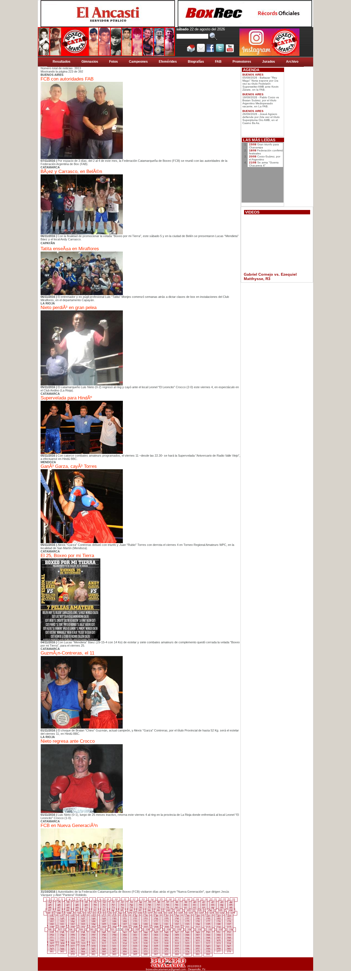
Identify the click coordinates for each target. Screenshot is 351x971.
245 (156, 932)
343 (52, 948)
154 (156, 918)
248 (187, 932)
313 (114, 943)
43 (221, 902)
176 (198, 921)
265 (177, 935)
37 (167, 902)
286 (208, 938)
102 (189, 910)
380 (83, 954)
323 (218, 943)
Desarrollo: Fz (196, 969)
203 (104, 927)
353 (156, 948)
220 (91, 929)
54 (131, 905)
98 (149, 910)
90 (76, 910)
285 (198, 938)
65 (231, 905)
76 (140, 907)
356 (187, 948)
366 (104, 951)
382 (104, 954)
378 (229, 951)
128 (72, 916)
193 (187, 924)
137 (166, 916)
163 (62, 921)
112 (99, 913)
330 (104, 946)
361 (52, 951)
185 (104, 924)
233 (221, 929)
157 (187, 918)
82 (194, 907)
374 (187, 951)
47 (68, 905)
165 (83, 921)
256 (83, 935)
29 (95, 902)
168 (114, 921)
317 (156, 943)
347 (93, 948)
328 (83, 946)
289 (52, 940)
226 (148, 929)
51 (104, 905)
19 (197, 899)
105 (220, 910)
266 (187, 935)
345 (72, 948)
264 (166, 935)
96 (131, 910)
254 (62, 935)
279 (135, 938)
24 (50, 902)
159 (208, 918)
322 (208, 943)
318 (166, 943)
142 (218, 916)
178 (218, 921)
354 (166, 948)
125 (233, 913)
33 (131, 902)
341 (218, 946)
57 (158, 905)
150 (114, 918)
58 (167, 905)
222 (112, 929)
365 (93, 951)
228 (169, 929)
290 (62, 940)
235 (52, 932)
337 (177, 946)
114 (119, 913)
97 (140, 910)
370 (145, 951)
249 (198, 932)
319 (177, 943)
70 (86, 907)
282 (166, 938)
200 (73, 927)
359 (218, 948)
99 (158, 910)
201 (83, 927)
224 (127, 929)
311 (93, 943)
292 (83, 940)
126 (52, 916)
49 (86, 905)
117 (150, 913)
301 (177, 940)
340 (208, 946)
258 (104, 935)
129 (83, 916)
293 (93, 940)
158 (198, 918)
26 (68, 902)
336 (166, 946)
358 (208, 948)
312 (104, 943)
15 (161, 899)
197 (229, 924)
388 (166, 954)
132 (114, 916)
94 (113, 910)
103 (199, 910)
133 (125, 916)
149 (104, 918)
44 (231, 902)
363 (72, 951)
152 (135, 918)
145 (62, 918)
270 (229, 935)
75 (131, 907)
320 (187, 943)
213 (208, 927)
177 (208, 921)
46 (59, 905)
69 (77, 907)
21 (215, 899)
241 (114, 932)
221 (101, 929)
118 (160, 913)
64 (221, 905)
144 (52, 918)
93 (104, 910)
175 (187, 921)
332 (125, 946)
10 (116, 899)
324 (229, 943)
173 (166, 921)
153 (145, 918)
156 (177, 918)
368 (125, 951)
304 (208, 940)
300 (166, 940)
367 (114, 951)
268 (208, 935)
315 (135, 943)
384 (125, 954)
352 (145, 948)
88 (58, 910)
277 (114, 938)
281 (156, 938)
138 (177, 916)
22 (224, 899)
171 (145, 921)
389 (177, 954)
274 (83, 938)
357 (198, 948)
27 (77, 902)
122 (201, 913)
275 (93, 938)
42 (212, 902)
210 (177, 927)
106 (230, 910)
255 (72, 935)
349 (114, 948)
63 (212, 905)
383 (114, 954)
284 (187, 938)
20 (206, 899)
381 (93, 954)
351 (135, 948)
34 (140, 902)
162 (52, 921)
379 (72, 954)
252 (229, 932)
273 (72, 938)
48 (77, 905)
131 (104, 916)
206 (135, 927)
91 (85, 910)
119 (170, 913)
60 (185, 905)
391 (198, 954)
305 (218, 940)
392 (208, 954)
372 (166, 951)
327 (72, 946)
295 (114, 940)
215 (229, 927)
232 (210, 929)
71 (95, 907)
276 (104, 938)
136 (156, 916)
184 (93, 924)
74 (122, 907)
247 (177, 932)
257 (93, 935)
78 (158, 907)
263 (156, 935)
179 (229, 921)
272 (62, 938)
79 (167, 907)
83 (203, 907)
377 (218, 951)
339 (198, 946)
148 (93, 918)
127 (62, 916)
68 (68, 907)
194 (198, 924)
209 (167, 927)
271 (52, 938)
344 (62, 948)
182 (72, 924)
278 (125, 938)
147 (83, 918)
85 (221, 907)
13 (143, 899)
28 (86, 902)
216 (49, 929)
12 (134, 899)
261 (135, 935)
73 (113, 907)
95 (122, 910)
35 (149, 902)
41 (203, 902)
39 (185, 902)
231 (200, 929)
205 (125, 927)
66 (50, 907)
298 (145, 940)
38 (176, 902)
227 (158, 929)
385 (135, 954)
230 (190, 929)
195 (208, 924)
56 (149, 905)
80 (176, 907)
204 (114, 927)
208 (156, 927)
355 (177, 948)
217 (60, 929)
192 (177, 924)
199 (62, 927)
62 (203, 905)
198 (52, 927)
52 (113, 905)
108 (58, 913)
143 (229, 916)
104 (210, 910)
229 (179, 929)
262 (145, 935)
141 (208, 916)
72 (104, 907)
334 (145, 946)
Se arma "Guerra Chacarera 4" (264, 164)
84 (212, 907)
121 (191, 913)
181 (62, 924)
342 (229, 946)
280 (145, 938)
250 (208, 932)
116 (140, 913)
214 (218, 927)
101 (178, 910)
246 (166, 932)
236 (62, 932)
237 (72, 932)
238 (83, 932)
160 (218, 918)
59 (176, 905)
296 (125, 940)
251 (218, 932)
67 (59, 907)
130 (93, 916)
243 (135, 932)
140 (198, 916)
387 (156, 954)
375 (198, 951)
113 (109, 913)
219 (80, 929)
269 (218, 935)
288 (229, 938)
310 (83, 943)
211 (187, 927)
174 (177, 921)
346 (83, 948)
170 (135, 921)
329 (93, 946)
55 (140, 905)
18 (188, 899)
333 (135, 946)
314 (125, 943)
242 (125, 932)
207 (146, 927)
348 (104, 948)
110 (79, 913)
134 (135, 916)
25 (59, 902)
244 (145, 932)
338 (187, 946)
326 (62, 946)
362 (62, 951)
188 (135, 924)
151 (125, 918)
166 (93, 921)
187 (125, 924)
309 (73, 943)
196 (218, 924)
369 (135, 951)
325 (52, 946)
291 (72, 940)
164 (72, 921)
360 (229, 948)
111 (89, 913)
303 (198, 940)
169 (125, 921)
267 (198, 935)
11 (125, 899)
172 (156, 921)
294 (104, 940)
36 (158, 902)
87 (49, 910)
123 (212, 913)
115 (130, 913)
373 (177, 951)
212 (198, 927)
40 (194, 902)
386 (145, 954)
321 (198, 943)
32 (122, 902)
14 (152, 899)
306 (229, 940)
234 (231, 929)
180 (52, 924)
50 (95, 905)
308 (62, 943)
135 (145, 916)
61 (194, 905)
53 (122, 905)
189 (145, 924)
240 (104, 932)
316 (145, 943)
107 (48, 913)
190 (156, 924)
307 (52, 943)
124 (222, 913)
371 (156, 951)
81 (185, 907)
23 (233, 899)
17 (179, 899)
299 (156, 940)
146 (72, 918)
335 (156, 946)
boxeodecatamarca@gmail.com (166, 969)
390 (187, 954)
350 (125, 948)
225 (137, 929)
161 (229, 918)
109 (69, 913)
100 (168, 910)
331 (114, 946)
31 (113, 902)
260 (125, 935)
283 (177, 938)
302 (187, 940)
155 (166, 918)
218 (70, 929)
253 (52, 935)
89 (67, 910)
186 (114, 924)
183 (83, 924)
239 (93, 932)
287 (218, 938)
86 (231, 907)
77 (149, 907)
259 (114, 935)
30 (104, 902)
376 (208, 951)
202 (94, 927)
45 (50, 905)
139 (187, 916)
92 (95, 910)
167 (104, 921)
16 (170, 899)
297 (135, 940)
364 (83, 951)
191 (166, 924)
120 (181, 913)
